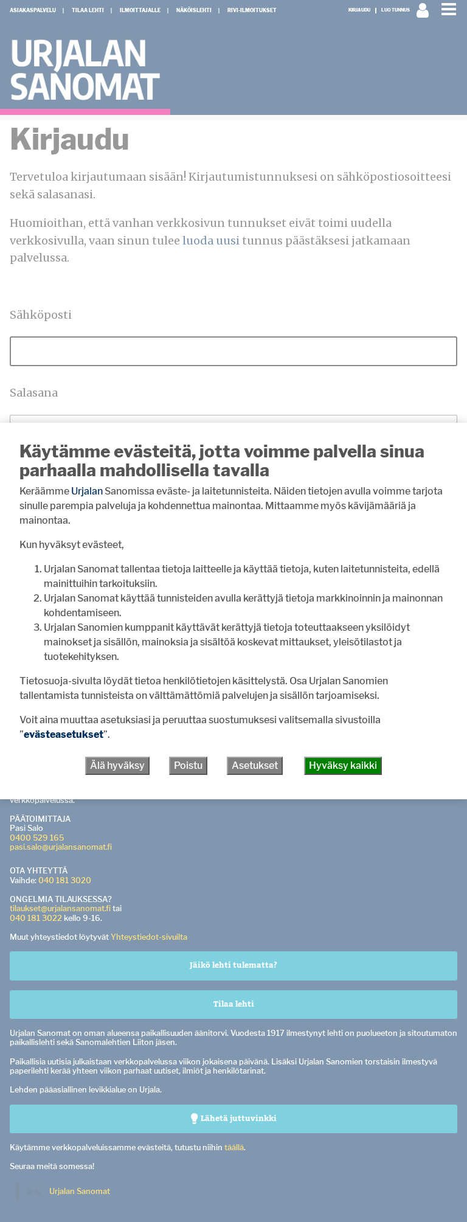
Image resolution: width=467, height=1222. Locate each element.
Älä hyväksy (117, 765)
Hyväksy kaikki (343, 765)
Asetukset (255, 765)
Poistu (188, 765)
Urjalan (87, 491)
